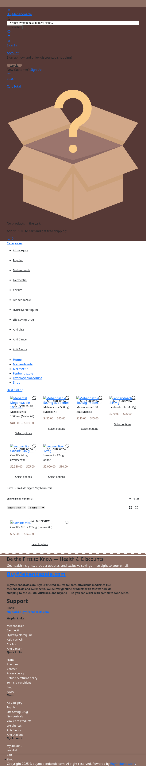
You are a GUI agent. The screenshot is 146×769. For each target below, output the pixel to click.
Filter (136, 498)
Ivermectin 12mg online (53, 457)
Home (17, 360)
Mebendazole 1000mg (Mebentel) (22, 414)
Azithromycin (15, 639)
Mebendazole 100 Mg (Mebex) (87, 409)
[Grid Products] (130, 507)
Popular (18, 260)
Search (15, 27)
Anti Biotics (20, 349)
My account (14, 745)
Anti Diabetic (15, 734)
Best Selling (15, 390)
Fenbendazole (22, 300)
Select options (23, 433)
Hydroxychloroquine (26, 310)
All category (20, 250)
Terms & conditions (19, 682)
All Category (14, 702)
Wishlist (12, 750)
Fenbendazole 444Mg (123, 407)
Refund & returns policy (22, 678)
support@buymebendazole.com (28, 612)
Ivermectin (20, 280)
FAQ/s (10, 691)
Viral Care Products (19, 721)
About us (12, 664)
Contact (12, 669)
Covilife (17, 290)
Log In (14, 65)
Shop (16, 382)
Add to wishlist (34, 397)
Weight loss (14, 725)
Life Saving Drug (23, 319)
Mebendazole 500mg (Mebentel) (56, 409)
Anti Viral (19, 329)
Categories (14, 243)
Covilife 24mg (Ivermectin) (19, 457)
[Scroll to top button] (140, 752)
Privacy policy (15, 673)
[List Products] (136, 507)
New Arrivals (15, 716)
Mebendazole (21, 270)
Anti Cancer (20, 339)
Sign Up (36, 70)
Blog (10, 687)
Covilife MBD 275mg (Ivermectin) (31, 527)
